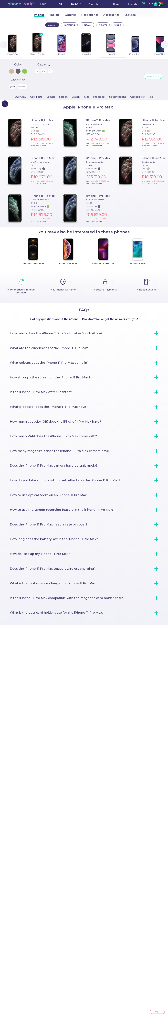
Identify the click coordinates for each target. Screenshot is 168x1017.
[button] (21, 4)
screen (63, 96)
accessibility (137, 96)
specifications (117, 96)
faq (151, 96)
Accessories (111, 14)
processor (99, 96)
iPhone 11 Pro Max (43, 120)
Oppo (117, 24)
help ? (157, 1012)
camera (50, 96)
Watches (70, 14)
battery (76, 96)
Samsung (69, 24)
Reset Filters (152, 76)
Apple (52, 25)
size (86, 96)
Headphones (89, 14)
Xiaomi (103, 24)
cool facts (36, 96)
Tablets (54, 14)
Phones (39, 14)
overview (20, 96)
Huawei (86, 24)
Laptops (130, 14)
